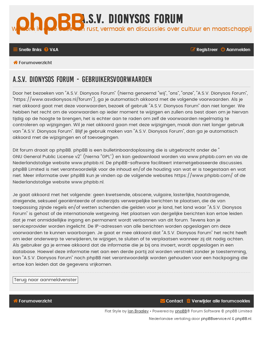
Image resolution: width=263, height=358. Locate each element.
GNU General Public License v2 (46, 156)
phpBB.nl (243, 319)
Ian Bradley (138, 311)
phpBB (181, 311)
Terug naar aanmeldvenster (45, 279)
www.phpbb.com (206, 156)
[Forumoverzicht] (50, 24)
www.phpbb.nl (87, 162)
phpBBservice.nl (216, 319)
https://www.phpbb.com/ (203, 175)
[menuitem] (50, 50)
